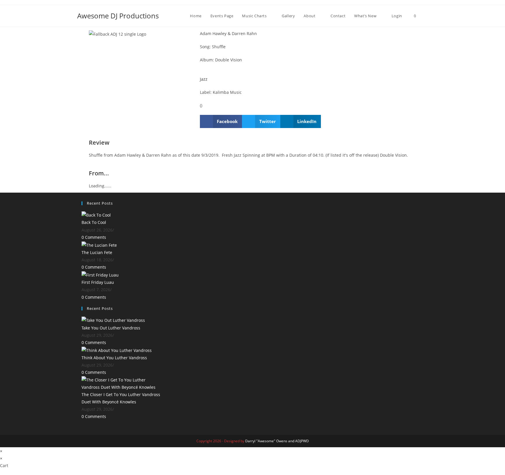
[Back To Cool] (96, 214)
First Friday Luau (98, 282)
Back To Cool (94, 222)
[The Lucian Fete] (99, 244)
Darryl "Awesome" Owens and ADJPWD (277, 440)
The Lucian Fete (97, 252)
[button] (221, 121)
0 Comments (94, 237)
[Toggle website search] (426, 16)
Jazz (203, 79)
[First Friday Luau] (100, 274)
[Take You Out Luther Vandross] (113, 320)
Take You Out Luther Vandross (111, 328)
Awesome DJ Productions (118, 15)
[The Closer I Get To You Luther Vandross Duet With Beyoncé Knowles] (121, 383)
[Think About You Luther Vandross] (117, 350)
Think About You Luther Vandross (114, 357)
